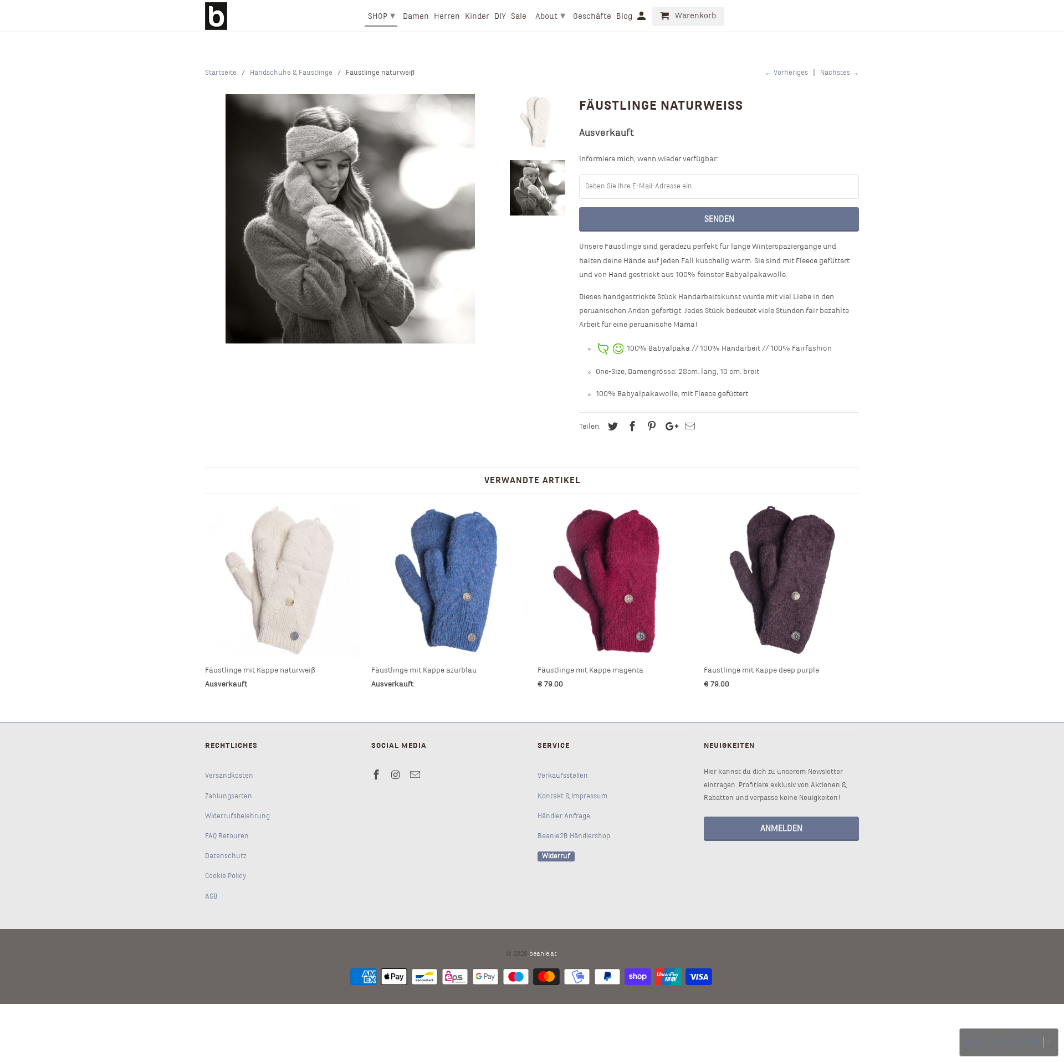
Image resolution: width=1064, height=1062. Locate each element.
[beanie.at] (216, 16)
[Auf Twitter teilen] (611, 427)
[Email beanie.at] (416, 776)
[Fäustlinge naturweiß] (350, 218)
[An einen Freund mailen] (688, 427)
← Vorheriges (786, 73)
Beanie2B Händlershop (574, 836)
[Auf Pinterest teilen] (650, 427)
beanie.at (543, 954)
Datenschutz (225, 856)
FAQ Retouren (227, 836)
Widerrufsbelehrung (237, 816)
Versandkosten (229, 776)
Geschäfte (592, 16)
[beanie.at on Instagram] (397, 776)
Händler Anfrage (564, 816)
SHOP (381, 16)
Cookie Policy (225, 876)
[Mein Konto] (642, 18)
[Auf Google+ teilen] (669, 427)
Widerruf (556, 856)
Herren (447, 16)
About (550, 16)
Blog (624, 16)
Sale (518, 16)
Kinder (477, 16)
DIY (500, 16)
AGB (211, 897)
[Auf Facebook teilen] (631, 427)
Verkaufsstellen (563, 776)
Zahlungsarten (228, 796)
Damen (416, 16)
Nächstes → (839, 73)
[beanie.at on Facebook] (377, 776)
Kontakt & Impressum (573, 796)
